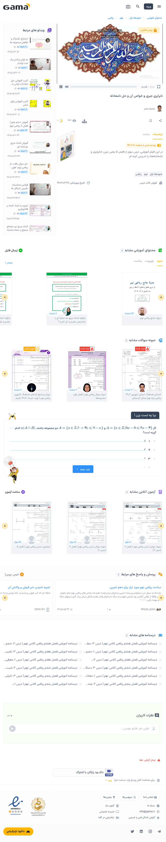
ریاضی (111, 18)
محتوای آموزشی (154, 18)
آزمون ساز (109, 805)
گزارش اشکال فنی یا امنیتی (142, 817)
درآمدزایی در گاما (106, 817)
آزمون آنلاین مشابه (142, 492)
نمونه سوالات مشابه (142, 340)
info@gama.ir (147, 812)
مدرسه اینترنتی (107, 812)
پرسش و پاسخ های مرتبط (138, 574)
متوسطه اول (135, 18)
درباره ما (151, 805)
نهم (121, 18)
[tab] (158, 134)
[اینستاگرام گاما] (150, 831)
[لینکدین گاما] (141, 831)
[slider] (73, 86)
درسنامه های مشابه (142, 635)
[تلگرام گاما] (159, 831)
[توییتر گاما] (132, 831)
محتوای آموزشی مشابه (140, 250)
